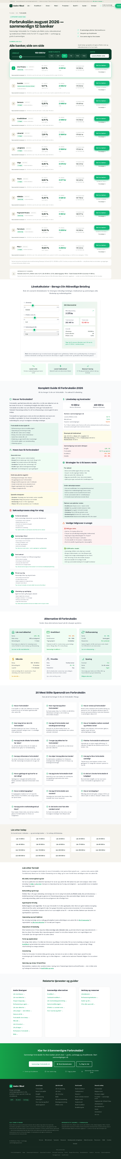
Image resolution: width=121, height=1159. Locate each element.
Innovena (97, 1152)
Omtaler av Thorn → (102, 181)
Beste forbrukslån (41, 1091)
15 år (84, 56)
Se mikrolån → (16, 676)
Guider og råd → (86, 1001)
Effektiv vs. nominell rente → (56, 1007)
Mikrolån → (16, 1021)
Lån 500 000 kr (40, 856)
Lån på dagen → (18, 1027)
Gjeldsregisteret (40, 1105)
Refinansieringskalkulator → (89, 997)
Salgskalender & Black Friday (103, 1101)
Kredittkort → (51, 994)
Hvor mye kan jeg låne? (42, 1102)
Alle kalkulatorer (99, 1106)
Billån (57, 1097)
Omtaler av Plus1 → (102, 249)
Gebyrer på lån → (18, 1014)
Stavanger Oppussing (57, 1152)
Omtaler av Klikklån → (101, 199)
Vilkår (103, 1140)
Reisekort (77, 1094)
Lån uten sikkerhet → (19, 1007)
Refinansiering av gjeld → (21, 1004)
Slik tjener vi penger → (98, 1)
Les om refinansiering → (88, 649)
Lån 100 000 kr (20, 850)
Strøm (48, 6)
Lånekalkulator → (86, 994)
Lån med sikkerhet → (19, 997)
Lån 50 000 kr (40, 844)
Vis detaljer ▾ (101, 72)
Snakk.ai (91, 1152)
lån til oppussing (84, 920)
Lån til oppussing (60, 1089)
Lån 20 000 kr (60, 839)
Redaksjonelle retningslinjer (75, 1140)
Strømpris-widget (99, 1094)
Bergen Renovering (73, 1152)
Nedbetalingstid (54, 52)
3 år (58, 56)
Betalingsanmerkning (61, 1102)
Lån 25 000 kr (80, 839)
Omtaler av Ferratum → (102, 231)
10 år (77, 56)
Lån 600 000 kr (60, 856)
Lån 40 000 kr (20, 844)
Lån (28, 6)
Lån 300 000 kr (100, 850)
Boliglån (38, 1094)
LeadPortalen (65, 1155)
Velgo (23, 1152)
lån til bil (38, 884)
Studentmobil (79, 1102)
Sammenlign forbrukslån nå (41, 1064)
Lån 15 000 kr (40, 839)
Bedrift (75, 6)
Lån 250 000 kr (80, 850)
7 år (71, 56)
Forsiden (11, 13)
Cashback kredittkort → (54, 997)
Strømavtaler (98, 1089)
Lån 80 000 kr (100, 844)
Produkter (65, 6)
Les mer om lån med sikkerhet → (21, 649)
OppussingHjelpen (105, 1152)
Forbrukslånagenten (16, 1152)
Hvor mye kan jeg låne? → (55, 1011)
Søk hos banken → (102, 65)
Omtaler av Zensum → (102, 105)
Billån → (15, 1034)
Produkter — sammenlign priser (102, 1097)
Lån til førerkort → (18, 1024)
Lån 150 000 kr (40, 850)
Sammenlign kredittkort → (54, 649)
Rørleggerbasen (56, 1155)
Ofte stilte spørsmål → (88, 1004)
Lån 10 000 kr (20, 839)
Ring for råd (85, 1064)
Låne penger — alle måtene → (22, 1011)
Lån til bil (57, 1091)
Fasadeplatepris (84, 1152)
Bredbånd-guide (79, 1107)
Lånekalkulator (99, 1104)
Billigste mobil (79, 1099)
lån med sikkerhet (38, 922)
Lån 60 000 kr (60, 844)
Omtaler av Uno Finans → (101, 69)
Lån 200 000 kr (60, 850)
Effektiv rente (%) (30, 315)
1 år (51, 56)
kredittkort (25, 944)
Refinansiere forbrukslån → (21, 1031)
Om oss (97, 1114)
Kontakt (75, 1143)
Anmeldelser (98, 1112)
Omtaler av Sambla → (101, 87)
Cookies (109, 1140)
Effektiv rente (59, 1105)
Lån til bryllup (59, 1094)
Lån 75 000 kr (80, 844)
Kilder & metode (88, 1140)
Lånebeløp (15, 53)
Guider (84, 6)
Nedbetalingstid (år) (31, 327)
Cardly (66, 1152)
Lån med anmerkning (61, 1099)
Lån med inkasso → (19, 994)
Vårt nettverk (48, 1140)
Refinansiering (40, 1097)
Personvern (97, 1140)
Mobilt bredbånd (79, 1105)
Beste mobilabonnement (82, 1097)
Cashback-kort (79, 1091)
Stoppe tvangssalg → (19, 1001)
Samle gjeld (39, 1099)
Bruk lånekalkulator (65, 1064)
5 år (64, 56)
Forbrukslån (39, 1089)
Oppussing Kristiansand (32, 1152)
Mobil (56, 6)
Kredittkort (37, 6)
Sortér (92, 52)
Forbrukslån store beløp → (21, 1017)
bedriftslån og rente (47, 968)
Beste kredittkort (80, 1089)
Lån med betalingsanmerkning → (57, 1001)
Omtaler (93, 6)
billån (32, 884)
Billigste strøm (99, 1091)
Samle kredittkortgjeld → (54, 1004)
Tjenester (56, 1140)
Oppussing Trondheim (45, 1152)
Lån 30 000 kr (100, 839)
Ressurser (63, 1140)
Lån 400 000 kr (20, 856)
